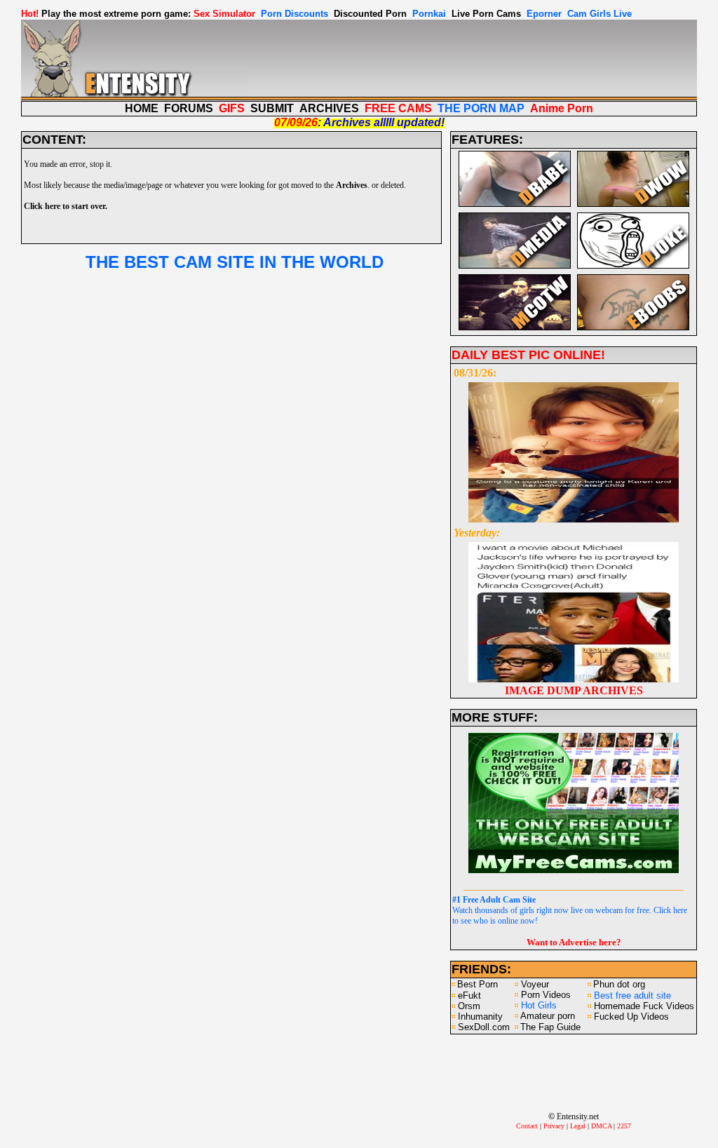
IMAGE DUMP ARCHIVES (574, 690)
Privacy (553, 1126)
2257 (624, 1126)
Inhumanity (480, 1016)
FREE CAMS (398, 108)
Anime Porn (561, 108)
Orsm (469, 1006)
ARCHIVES (329, 108)
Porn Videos (546, 995)
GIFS (232, 108)
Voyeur (535, 984)
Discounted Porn (370, 13)
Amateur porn (547, 1016)
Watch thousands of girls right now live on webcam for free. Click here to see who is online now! (569, 910)
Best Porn (477, 984)
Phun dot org (619, 984)
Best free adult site (632, 995)
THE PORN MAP (481, 108)
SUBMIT (272, 108)
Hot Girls (539, 1005)
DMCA (601, 1126)
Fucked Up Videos (631, 1016)
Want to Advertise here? (574, 942)
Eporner (544, 13)
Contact (527, 1126)
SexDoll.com (484, 1027)
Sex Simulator (224, 13)
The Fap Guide (550, 1027)
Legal (577, 1126)
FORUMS (188, 108)
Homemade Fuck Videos (644, 1006)
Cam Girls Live (599, 13)
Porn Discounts (294, 13)
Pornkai (429, 13)
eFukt (469, 995)
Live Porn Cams (486, 13)
